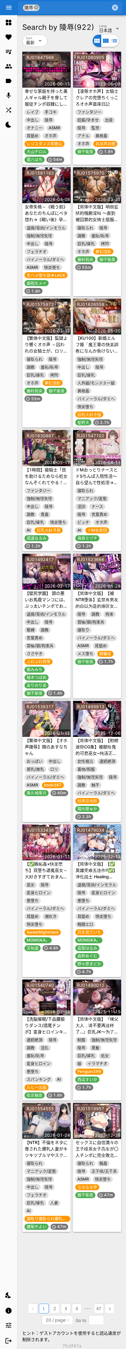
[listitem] (8, 22)
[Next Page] (110, 1308)
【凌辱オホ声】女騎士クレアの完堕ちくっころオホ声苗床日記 (97, 97)
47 (98, 1308)
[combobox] (75, 7)
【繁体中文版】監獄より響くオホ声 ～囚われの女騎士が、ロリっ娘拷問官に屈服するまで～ (46, 350)
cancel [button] (36, 7)
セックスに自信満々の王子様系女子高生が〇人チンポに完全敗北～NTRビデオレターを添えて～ (97, 1155)
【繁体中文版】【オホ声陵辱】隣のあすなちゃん (46, 747)
